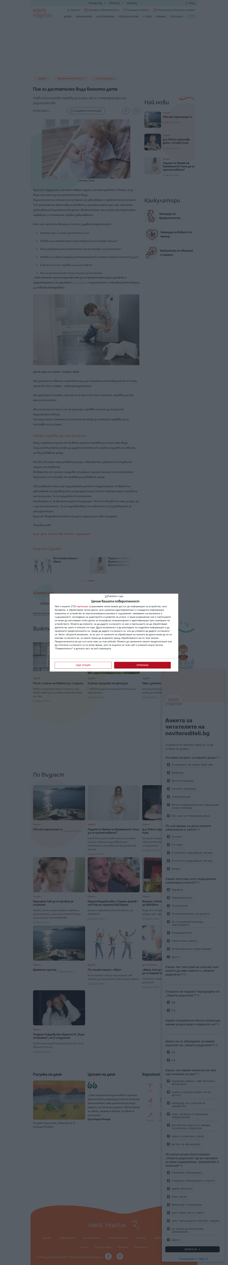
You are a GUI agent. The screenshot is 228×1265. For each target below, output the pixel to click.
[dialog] (114, 633)
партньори (82, 606)
